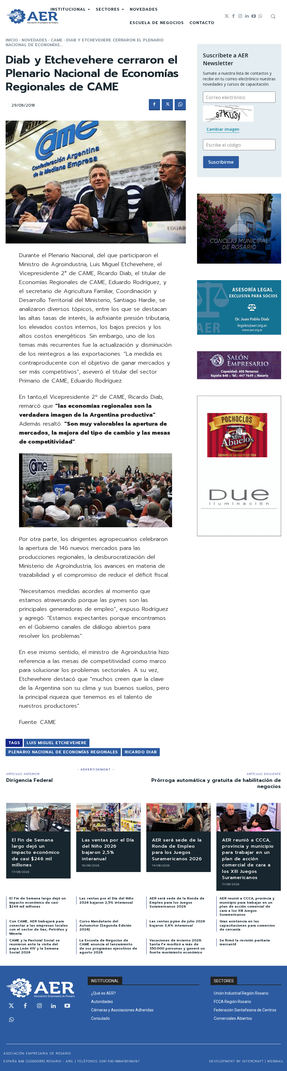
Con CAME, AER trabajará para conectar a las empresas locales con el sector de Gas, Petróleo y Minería (38, 927)
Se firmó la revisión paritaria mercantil (244, 942)
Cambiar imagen (223, 129)
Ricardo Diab (141, 752)
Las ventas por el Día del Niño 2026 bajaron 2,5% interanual (108, 849)
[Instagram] (240, 16)
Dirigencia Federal (29, 780)
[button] (273, 16)
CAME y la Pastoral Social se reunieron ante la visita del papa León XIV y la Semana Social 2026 (34, 946)
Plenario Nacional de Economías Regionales (63, 752)
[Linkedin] (247, 16)
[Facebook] (233, 16)
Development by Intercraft (236, 1061)
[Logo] (32, 16)
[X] (167, 104)
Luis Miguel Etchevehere (57, 743)
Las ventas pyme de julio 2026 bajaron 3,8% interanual (177, 923)
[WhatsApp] (180, 104)
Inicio (12, 40)
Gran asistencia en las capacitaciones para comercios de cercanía (247, 925)
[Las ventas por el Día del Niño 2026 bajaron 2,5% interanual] (108, 817)
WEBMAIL (275, 1061)
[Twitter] (226, 16)
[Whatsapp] (260, 16)
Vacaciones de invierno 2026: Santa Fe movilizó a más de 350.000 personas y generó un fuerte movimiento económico (177, 946)
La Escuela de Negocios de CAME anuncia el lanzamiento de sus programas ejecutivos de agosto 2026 (108, 946)
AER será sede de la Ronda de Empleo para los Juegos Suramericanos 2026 (177, 849)
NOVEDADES (34, 40)
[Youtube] (253, 16)
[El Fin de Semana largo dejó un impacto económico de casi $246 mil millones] (38, 817)
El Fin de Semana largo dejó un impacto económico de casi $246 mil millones (36, 853)
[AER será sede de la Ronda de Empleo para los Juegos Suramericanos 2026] (178, 817)
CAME (57, 40)
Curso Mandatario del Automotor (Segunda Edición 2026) (105, 925)
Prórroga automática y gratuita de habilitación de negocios (216, 783)
